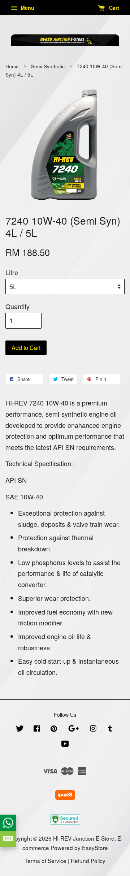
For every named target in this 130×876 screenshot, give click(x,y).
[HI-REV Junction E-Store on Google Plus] (73, 729)
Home (12, 66)
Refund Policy (88, 860)
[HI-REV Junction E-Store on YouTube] (65, 744)
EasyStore (95, 847)
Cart (113, 7)
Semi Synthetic (48, 66)
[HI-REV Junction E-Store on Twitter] (20, 729)
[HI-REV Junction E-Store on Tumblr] (110, 729)
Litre (11, 272)
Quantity (17, 306)
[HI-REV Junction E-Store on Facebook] (37, 729)
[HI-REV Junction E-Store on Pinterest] (54, 729)
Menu (26, 7)
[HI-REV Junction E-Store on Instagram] (93, 729)
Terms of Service (45, 860)
